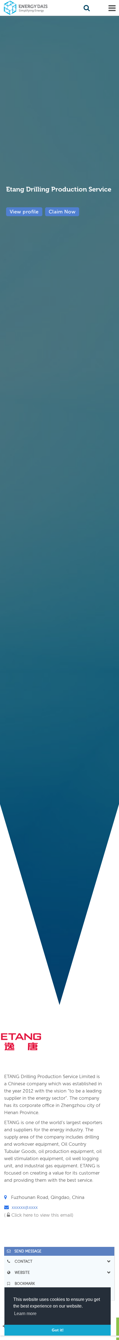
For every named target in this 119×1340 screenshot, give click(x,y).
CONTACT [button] (21, 1261)
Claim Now (62, 212)
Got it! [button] (58, 1330)
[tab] (59, 1251)
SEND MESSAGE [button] (26, 1251)
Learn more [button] (25, 1313)
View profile (24, 212)
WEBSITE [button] (20, 1272)
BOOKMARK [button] (23, 1283)
